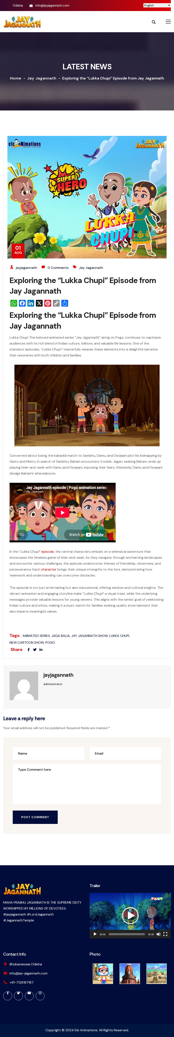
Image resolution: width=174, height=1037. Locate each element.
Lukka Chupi (119, 636)
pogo (50, 642)
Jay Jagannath (41, 78)
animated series (36, 636)
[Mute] (158, 934)
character (48, 569)
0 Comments (58, 267)
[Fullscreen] (165, 934)
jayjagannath (26, 267)
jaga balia (60, 636)
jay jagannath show (89, 636)
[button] (130, 915)
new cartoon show (27, 642)
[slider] (127, 934)
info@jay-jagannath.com (29, 973)
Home (15, 78)
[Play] (95, 934)
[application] (130, 915)
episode (47, 551)
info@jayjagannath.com (52, 5)
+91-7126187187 (22, 982)
